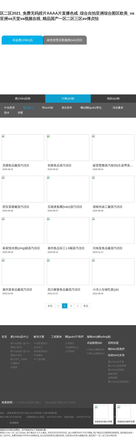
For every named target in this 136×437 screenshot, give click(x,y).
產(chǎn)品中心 (19, 336)
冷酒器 (13, 367)
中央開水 (38, 355)
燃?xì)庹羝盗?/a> (20, 343)
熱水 (6, 112)
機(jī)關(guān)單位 (92, 107)
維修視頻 (112, 373)
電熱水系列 (16, 355)
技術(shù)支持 (116, 355)
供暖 (20, 112)
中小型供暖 (39, 359)
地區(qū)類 (113, 98)
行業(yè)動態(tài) (95, 353)
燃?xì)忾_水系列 (18, 359)
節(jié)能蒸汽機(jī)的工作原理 (60, 402)
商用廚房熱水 (41, 351)
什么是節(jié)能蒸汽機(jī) (28, 402)
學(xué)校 (47, 107)
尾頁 (85, 306)
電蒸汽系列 (16, 347)
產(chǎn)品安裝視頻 (118, 381)
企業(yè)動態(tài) (95, 349)
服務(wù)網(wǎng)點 (99, 336)
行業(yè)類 (68, 98)
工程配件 (15, 363)
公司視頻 (69, 351)
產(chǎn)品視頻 (116, 369)
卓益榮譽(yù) (72, 347)
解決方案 (39, 336)
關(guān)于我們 (74, 336)
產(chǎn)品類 (22, 98)
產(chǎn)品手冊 (116, 361)
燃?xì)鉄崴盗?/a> (20, 351)
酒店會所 (67, 107)
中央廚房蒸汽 (41, 343)
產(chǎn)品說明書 (117, 365)
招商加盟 (113, 342)
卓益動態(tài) (94, 342)
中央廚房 (9, 107)
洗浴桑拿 (118, 107)
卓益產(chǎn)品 (22, 40)
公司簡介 (69, 343)
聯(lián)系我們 (116, 349)
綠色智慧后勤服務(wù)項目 (64, 40)
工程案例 (56, 336)
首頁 (50, 306)
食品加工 (28, 107)
